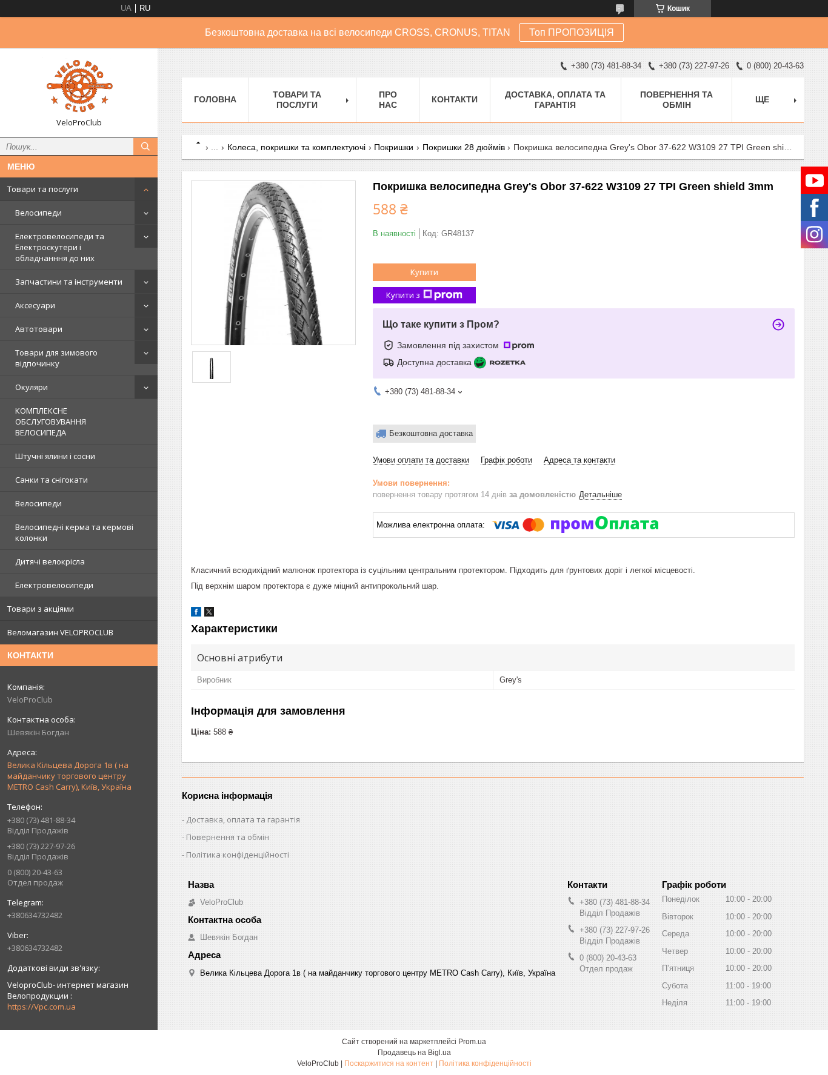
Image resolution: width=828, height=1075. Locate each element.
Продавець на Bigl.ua (414, 1052)
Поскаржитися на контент (388, 1063)
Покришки (393, 147)
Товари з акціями (40, 608)
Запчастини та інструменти (68, 281)
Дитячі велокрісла (50, 561)
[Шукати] (145, 146)
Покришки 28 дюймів (463, 147)
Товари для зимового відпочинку (56, 358)
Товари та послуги (42, 189)
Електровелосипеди (54, 585)
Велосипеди (38, 212)
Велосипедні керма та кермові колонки (74, 532)
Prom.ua (472, 1041)
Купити (424, 271)
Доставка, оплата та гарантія (555, 100)
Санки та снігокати (51, 479)
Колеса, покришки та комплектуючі (296, 147)
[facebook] (196, 613)
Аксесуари (35, 305)
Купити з (403, 294)
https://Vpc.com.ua (41, 1006)
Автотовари (38, 328)
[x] (209, 613)
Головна (215, 99)
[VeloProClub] (79, 87)
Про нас (388, 100)
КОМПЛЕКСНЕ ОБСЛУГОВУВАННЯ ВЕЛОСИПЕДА (50, 421)
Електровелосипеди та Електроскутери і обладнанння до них (59, 247)
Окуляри (31, 387)
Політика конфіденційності (237, 854)
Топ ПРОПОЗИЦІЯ (571, 32)
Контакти (455, 99)
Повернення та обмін (676, 100)
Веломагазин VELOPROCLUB (60, 632)
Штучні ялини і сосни (55, 456)
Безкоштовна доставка (431, 433)
